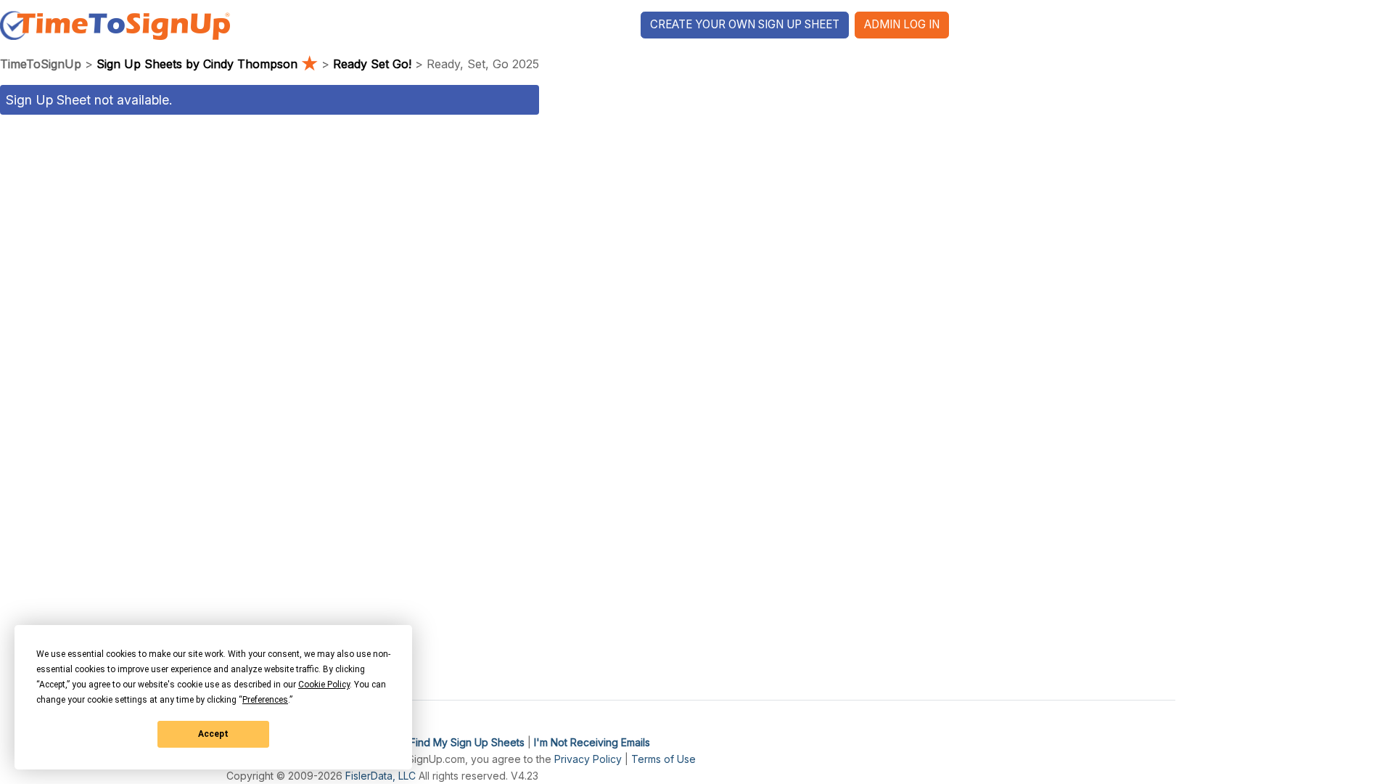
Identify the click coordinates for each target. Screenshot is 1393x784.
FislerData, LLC (380, 775)
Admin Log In (902, 24)
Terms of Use (663, 759)
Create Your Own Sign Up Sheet (744, 24)
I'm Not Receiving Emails (592, 742)
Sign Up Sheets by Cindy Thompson (207, 64)
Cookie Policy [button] (324, 684)
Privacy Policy (588, 759)
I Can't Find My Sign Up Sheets (451, 742)
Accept (213, 734)
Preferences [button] (265, 700)
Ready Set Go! (372, 64)
